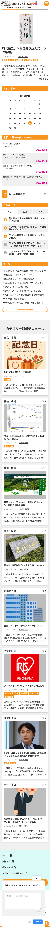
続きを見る (43, 79)
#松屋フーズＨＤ (10, 290)
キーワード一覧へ (25, 309)
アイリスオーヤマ (11, 693)
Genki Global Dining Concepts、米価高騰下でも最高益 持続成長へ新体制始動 (25, 754)
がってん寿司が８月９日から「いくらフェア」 (27, 236)
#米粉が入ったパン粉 (12, 286)
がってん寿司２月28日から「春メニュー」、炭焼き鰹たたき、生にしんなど (27, 245)
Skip (29, 921)
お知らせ (6, 861)
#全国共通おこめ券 (11, 278)
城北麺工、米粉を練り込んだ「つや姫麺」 (24, 50)
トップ (5, 855)
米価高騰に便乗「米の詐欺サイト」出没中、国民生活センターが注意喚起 (23, 821)
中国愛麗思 (9, 696)
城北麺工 (19, 60)
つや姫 (10, 60)
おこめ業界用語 (17, 194)
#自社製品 (19, 298)
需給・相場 (23, 442)
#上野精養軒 (22, 270)
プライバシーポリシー (12, 873)
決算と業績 (23, 759)
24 (15, 123)
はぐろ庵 (28, 60)
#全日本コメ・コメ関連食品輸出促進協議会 (23, 294)
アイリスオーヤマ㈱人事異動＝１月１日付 (24, 685)
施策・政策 (24, 509)
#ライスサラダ (37, 282)
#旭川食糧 (23, 282)
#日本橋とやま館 (38, 270)
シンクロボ (34, 693)
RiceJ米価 (9, 446)
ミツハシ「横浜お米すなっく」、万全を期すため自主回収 (27, 228)
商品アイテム (23, 56)
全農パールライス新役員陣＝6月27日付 (23, 625)
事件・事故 (23, 826)
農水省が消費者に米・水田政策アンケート (24, 565)
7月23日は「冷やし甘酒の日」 (18, 372)
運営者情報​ (7, 867)
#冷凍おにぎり (9, 282)
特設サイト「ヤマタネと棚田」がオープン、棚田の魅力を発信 (23, 504)
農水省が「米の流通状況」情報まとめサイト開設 (27, 220)
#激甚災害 (7, 274)
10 (15, 113)
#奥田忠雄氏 (28, 278)
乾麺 (35, 60)
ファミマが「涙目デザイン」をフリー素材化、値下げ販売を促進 (27, 253)
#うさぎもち (8, 270)
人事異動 (24, 693)
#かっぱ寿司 (37, 302)
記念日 (7, 379)
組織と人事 (23, 629)
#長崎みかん (26, 290)
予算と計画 (23, 689)
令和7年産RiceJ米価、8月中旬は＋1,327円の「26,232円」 (24, 437)
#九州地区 (7, 298)
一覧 (42, 337)
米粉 (4, 60)
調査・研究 (24, 569)
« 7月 (9, 96)
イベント (22, 376)
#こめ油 (37, 290)
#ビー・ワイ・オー (23, 274)
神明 (6, 763)
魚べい (12, 763)
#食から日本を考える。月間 (15, 302)
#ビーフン (29, 286)
